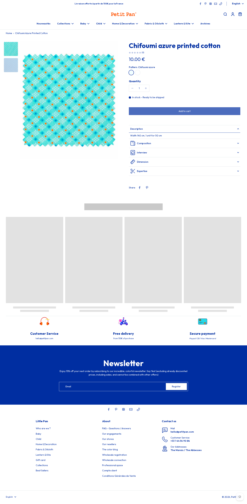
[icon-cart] (240, 14)
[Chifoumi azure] (131, 72)
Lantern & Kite (43, 454)
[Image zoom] (69, 100)
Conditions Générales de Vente (119, 475)
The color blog (110, 449)
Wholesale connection (114, 460)
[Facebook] (200, 4)
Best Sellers (42, 470)
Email (68, 386)
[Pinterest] (205, 4)
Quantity (135, 81)
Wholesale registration (114, 454)
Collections (42, 465)
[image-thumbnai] (10, 49)
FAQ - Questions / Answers (116, 428)
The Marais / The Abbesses (186, 450)
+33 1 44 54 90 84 (180, 440)
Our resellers (109, 444)
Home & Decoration (46, 444)
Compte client (109, 470)
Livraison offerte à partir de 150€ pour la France (99, 3)
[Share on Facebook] (139, 187)
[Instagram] (210, 4)
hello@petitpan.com (182, 431)
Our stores (108, 439)
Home (9, 33)
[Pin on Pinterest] (147, 187)
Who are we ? (43, 428)
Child (38, 439)
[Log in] (232, 14)
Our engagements (111, 433)
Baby (38, 433)
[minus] (132, 88)
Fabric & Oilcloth (44, 449)
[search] (225, 14)
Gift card (40, 460)
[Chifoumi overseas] (137, 72)
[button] (184, 111)
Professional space (112, 465)
